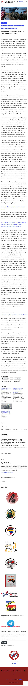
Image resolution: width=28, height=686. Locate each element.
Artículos (4, 22)
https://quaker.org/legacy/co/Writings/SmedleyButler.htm (14, 314)
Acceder (21, 1)
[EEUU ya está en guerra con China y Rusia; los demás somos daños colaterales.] (19, 395)
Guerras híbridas (8, 429)
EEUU (2, 429)
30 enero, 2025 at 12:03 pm (6, 443)
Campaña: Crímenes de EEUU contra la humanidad (13, 25)
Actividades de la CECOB (14, 662)
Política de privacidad (14, 682)
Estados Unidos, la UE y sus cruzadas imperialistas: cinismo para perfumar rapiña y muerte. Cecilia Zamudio (6, 412)
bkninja (20, 679)
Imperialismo (15, 429)
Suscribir (4, 642)
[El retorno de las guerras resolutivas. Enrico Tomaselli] (7, 395)
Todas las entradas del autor (7, 472)
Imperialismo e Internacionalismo (9, 28)
